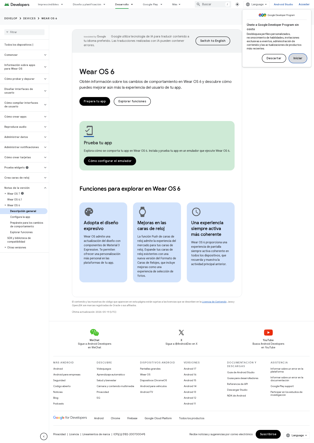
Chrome (115, 418)
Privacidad (103, 392)
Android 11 (190, 403)
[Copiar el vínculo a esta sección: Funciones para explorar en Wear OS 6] (185, 189)
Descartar (274, 58)
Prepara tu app (95, 101)
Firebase (132, 418)
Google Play (150, 4)
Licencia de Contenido (214, 301)
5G (98, 397)
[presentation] (157, 188)
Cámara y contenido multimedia (115, 386)
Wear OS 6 (49, 18)
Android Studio (283, 4)
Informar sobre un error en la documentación (287, 379)
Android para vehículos (153, 386)
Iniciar (298, 58)
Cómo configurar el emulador (110, 161)
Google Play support (282, 386)
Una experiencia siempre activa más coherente (207, 228)
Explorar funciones (132, 101)
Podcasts (58, 403)
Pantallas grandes (150, 368)
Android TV (146, 392)
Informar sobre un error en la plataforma (287, 370)
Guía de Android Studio (240, 372)
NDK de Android (236, 395)
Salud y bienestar (106, 380)
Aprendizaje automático (111, 374)
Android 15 (190, 380)
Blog (55, 397)
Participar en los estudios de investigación (286, 393)
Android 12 (190, 397)
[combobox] (213, 4)
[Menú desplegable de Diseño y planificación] (106, 4)
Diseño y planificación (87, 4)
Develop (10, 18)
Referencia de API (237, 384)
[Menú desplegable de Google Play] (163, 4)
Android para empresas (66, 374)
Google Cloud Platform (158, 418)
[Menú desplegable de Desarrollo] (133, 4)
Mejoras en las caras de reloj (151, 225)
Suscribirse (268, 434)
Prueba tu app (98, 143)
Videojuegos (104, 368)
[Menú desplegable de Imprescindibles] (64, 4)
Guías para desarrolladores (242, 378)
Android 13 (190, 392)
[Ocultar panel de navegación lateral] (43, 436)
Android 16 (190, 374)
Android (58, 368)
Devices (29, 18)
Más (175, 4)
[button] (21, 55)
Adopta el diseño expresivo (101, 225)
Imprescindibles (48, 4)
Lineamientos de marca (96, 434)
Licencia (74, 434)
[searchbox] (24, 32)
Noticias (58, 392)
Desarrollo (122, 4)
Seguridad (59, 380)
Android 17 (190, 368)
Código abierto (62, 386)
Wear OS (145, 374)
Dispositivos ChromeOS (153, 380)
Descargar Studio (237, 389)
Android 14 (190, 386)
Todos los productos (191, 418)
